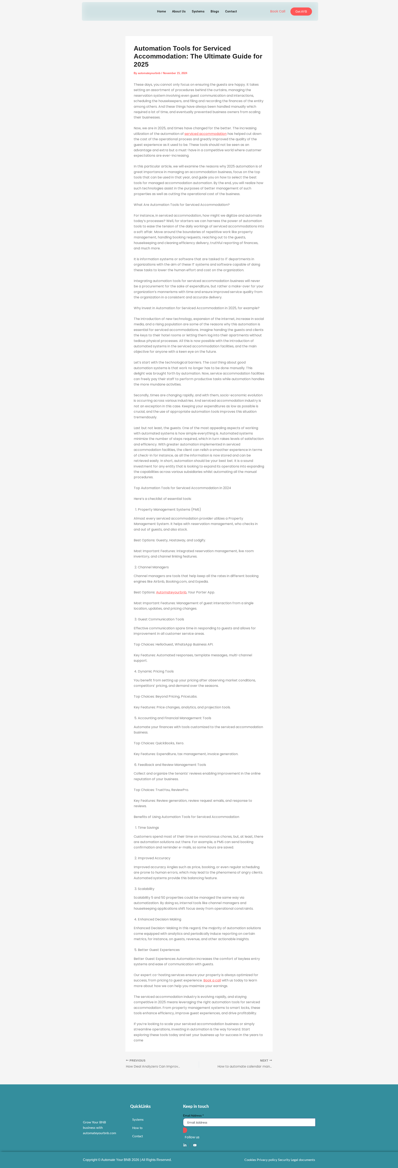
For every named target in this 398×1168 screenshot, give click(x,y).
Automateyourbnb (171, 592)
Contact (231, 11)
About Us (179, 11)
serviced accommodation (205, 133)
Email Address (193, 1115)
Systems (198, 11)
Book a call (212, 980)
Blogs (215, 11)
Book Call (277, 11)
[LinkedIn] (185, 1145)
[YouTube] (195, 1145)
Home (161, 11)
